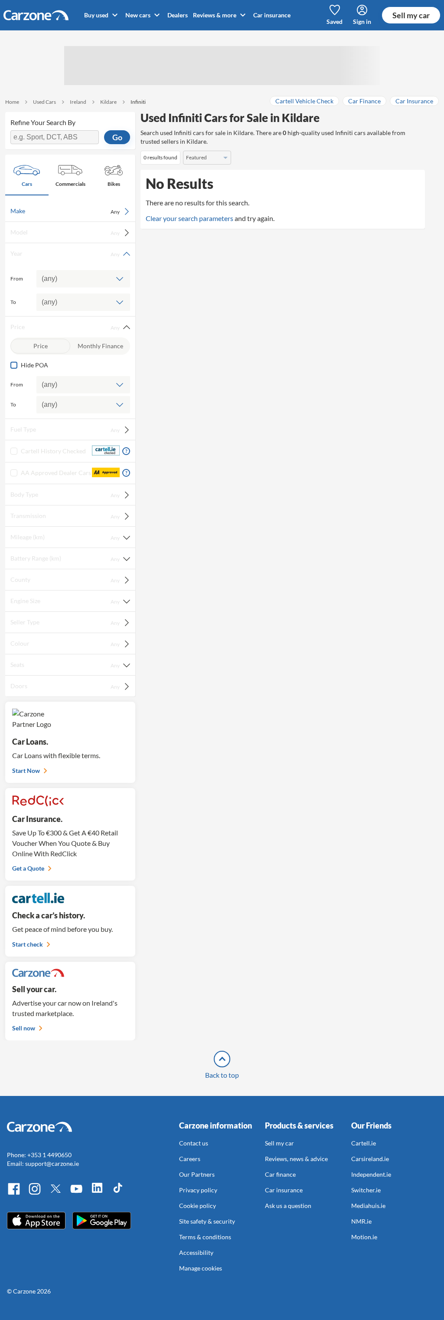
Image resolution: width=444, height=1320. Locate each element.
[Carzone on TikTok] (118, 1193)
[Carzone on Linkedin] (97, 1193)
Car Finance (364, 101)
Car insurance (272, 15)
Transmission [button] (65, 516)
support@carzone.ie (52, 1163)
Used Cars (44, 102)
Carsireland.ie (370, 1158)
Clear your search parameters (189, 218)
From (16, 278)
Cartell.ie (363, 1143)
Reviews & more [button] (215, 15)
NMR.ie (361, 1221)
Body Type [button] (65, 494)
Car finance (280, 1174)
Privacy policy (198, 1190)
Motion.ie (364, 1237)
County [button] (65, 580)
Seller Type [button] (65, 622)
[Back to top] (222, 1059)
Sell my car (411, 15)
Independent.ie (371, 1174)
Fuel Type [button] (65, 429)
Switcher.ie (366, 1190)
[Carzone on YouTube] (76, 1193)
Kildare (108, 102)
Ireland (78, 102)
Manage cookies (200, 1268)
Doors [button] (65, 686)
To (13, 302)
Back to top (222, 1075)
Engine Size (65, 601)
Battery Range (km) (65, 558)
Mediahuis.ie (368, 1205)
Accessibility (196, 1252)
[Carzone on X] (55, 1193)
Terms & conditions (205, 1237)
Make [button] (65, 211)
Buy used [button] (97, 15)
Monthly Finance (100, 346)
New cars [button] (138, 15)
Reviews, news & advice (296, 1158)
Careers (189, 1158)
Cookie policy (197, 1205)
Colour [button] (65, 643)
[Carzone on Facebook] (14, 1193)
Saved (334, 21)
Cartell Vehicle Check (304, 101)
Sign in (362, 21)
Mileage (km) (65, 537)
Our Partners (197, 1174)
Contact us (193, 1143)
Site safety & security (207, 1221)
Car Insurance (414, 101)
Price (40, 346)
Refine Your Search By (42, 122)
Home (12, 102)
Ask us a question (288, 1205)
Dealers (177, 15)
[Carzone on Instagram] (35, 1193)
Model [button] (65, 232)
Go (117, 137)
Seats (65, 665)
